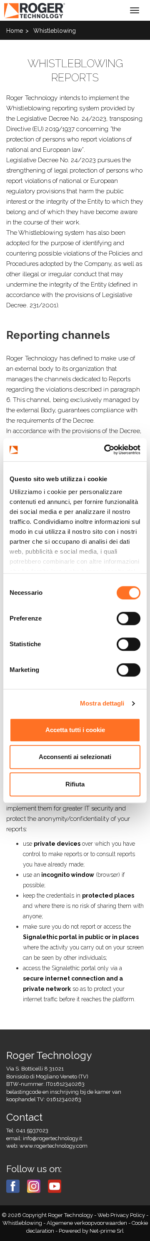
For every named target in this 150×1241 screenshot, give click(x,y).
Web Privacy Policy (122, 1215)
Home (14, 30)
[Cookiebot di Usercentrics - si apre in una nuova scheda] (105, 449)
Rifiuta (75, 784)
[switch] (128, 618)
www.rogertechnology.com (54, 1146)
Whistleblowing (54, 30)
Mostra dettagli (102, 703)
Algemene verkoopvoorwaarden (87, 1223)
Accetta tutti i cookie (75, 729)
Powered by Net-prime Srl (91, 1231)
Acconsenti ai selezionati (75, 756)
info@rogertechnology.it (52, 1138)
